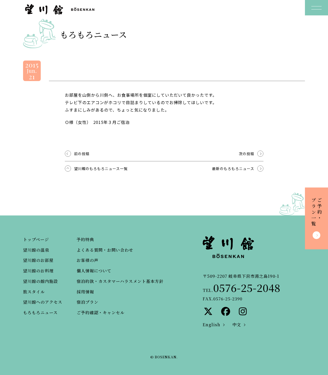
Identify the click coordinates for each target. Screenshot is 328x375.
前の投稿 (81, 153)
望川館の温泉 (36, 250)
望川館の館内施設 (40, 281)
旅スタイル (34, 292)
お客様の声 (87, 260)
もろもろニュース (40, 312)
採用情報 (85, 292)
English (211, 325)
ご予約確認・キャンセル (101, 312)
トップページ (36, 239)
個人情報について (94, 271)
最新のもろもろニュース (233, 168)
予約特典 (85, 239)
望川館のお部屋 (38, 260)
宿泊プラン (87, 302)
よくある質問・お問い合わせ (105, 250)
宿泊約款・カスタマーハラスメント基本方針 (120, 281)
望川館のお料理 (38, 271)
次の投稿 (246, 153)
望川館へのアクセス (42, 302)
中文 (236, 325)
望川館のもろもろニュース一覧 (101, 168)
